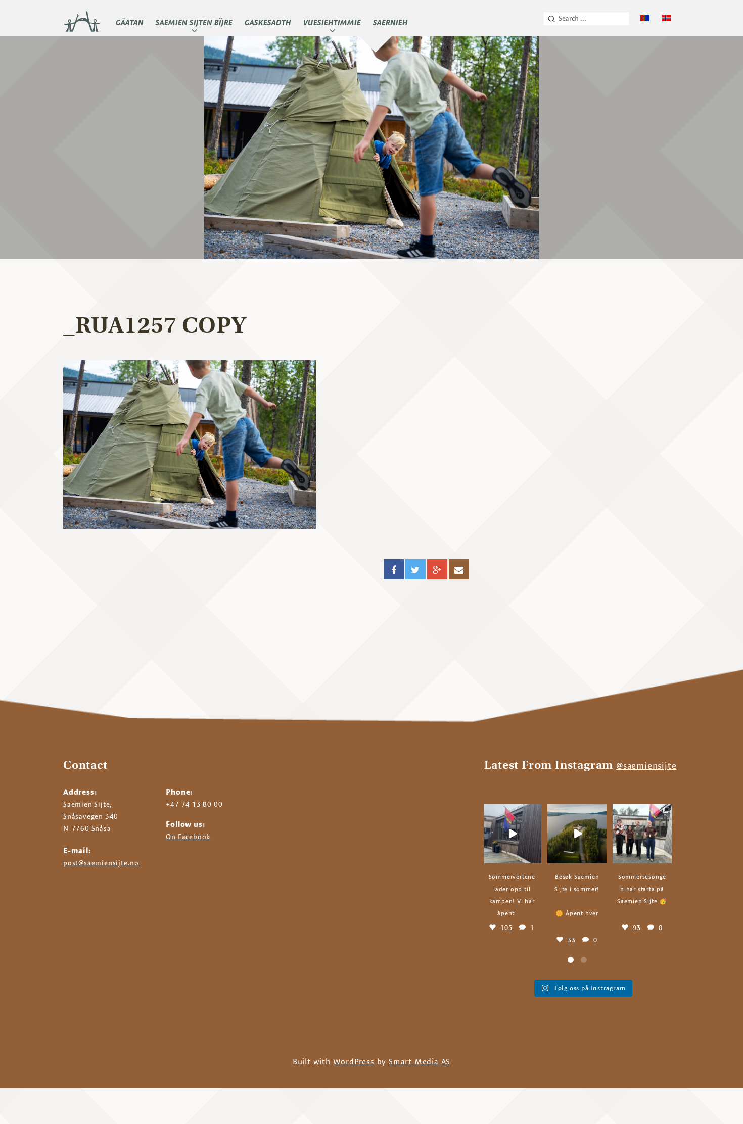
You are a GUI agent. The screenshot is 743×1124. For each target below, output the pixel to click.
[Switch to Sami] (645, 18)
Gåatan (130, 22)
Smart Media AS (419, 1061)
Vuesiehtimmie (332, 22)
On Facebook (188, 836)
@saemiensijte (646, 765)
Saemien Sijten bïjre (194, 22)
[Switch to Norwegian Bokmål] (666, 18)
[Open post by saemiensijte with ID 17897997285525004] (511, 833)
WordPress (354, 1061)
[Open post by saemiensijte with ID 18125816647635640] (642, 833)
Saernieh (390, 22)
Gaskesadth (268, 22)
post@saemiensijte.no (101, 862)
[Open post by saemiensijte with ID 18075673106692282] (577, 833)
